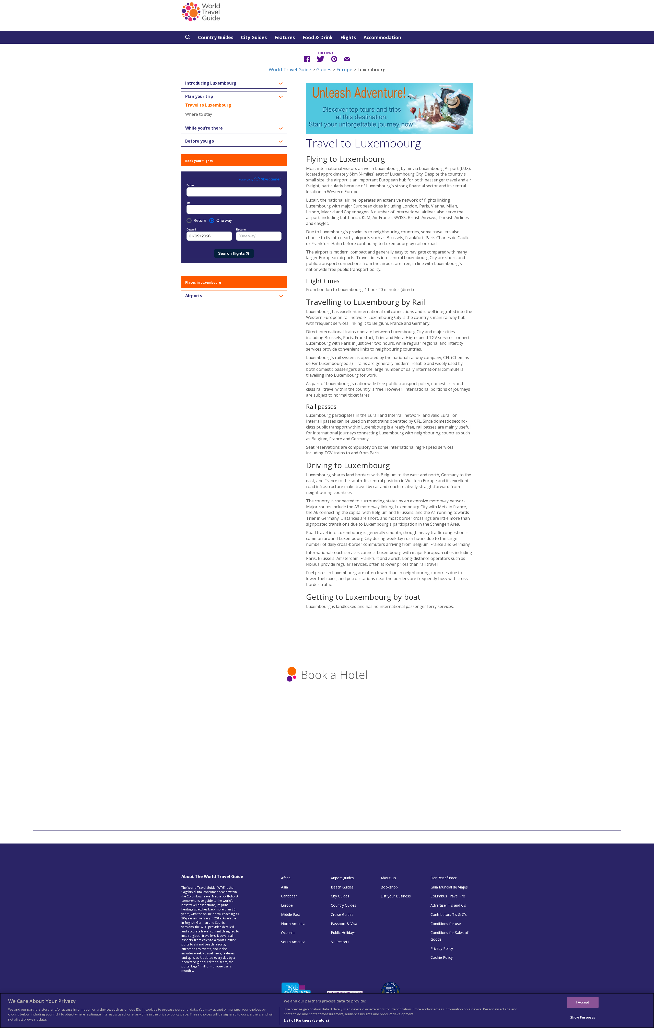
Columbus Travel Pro (447, 896)
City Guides (254, 37)
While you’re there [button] (204, 128)
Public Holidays (343, 932)
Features (284, 37)
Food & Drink (317, 37)
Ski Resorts (340, 941)
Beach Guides (342, 887)
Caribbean (289, 896)
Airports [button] (193, 296)
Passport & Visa (344, 923)
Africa (285, 877)
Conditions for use (445, 923)
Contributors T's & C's (448, 914)
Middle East (290, 914)
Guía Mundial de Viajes (449, 887)
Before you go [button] (199, 141)
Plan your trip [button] (199, 96)
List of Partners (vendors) (306, 1020)
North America (293, 923)
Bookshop (389, 887)
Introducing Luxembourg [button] (210, 83)
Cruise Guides (342, 914)
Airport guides (342, 877)
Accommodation (382, 37)
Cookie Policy (441, 957)
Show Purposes (582, 1017)
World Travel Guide (290, 69)
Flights (348, 37)
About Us (388, 877)
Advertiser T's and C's (448, 905)
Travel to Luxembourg (208, 105)
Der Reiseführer (443, 877)
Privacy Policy (441, 948)
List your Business (396, 896)
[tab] (234, 83)
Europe (344, 69)
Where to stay (198, 114)
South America (293, 941)
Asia (284, 887)
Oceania (288, 932)
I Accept (582, 1002)
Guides (323, 69)
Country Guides (215, 37)
